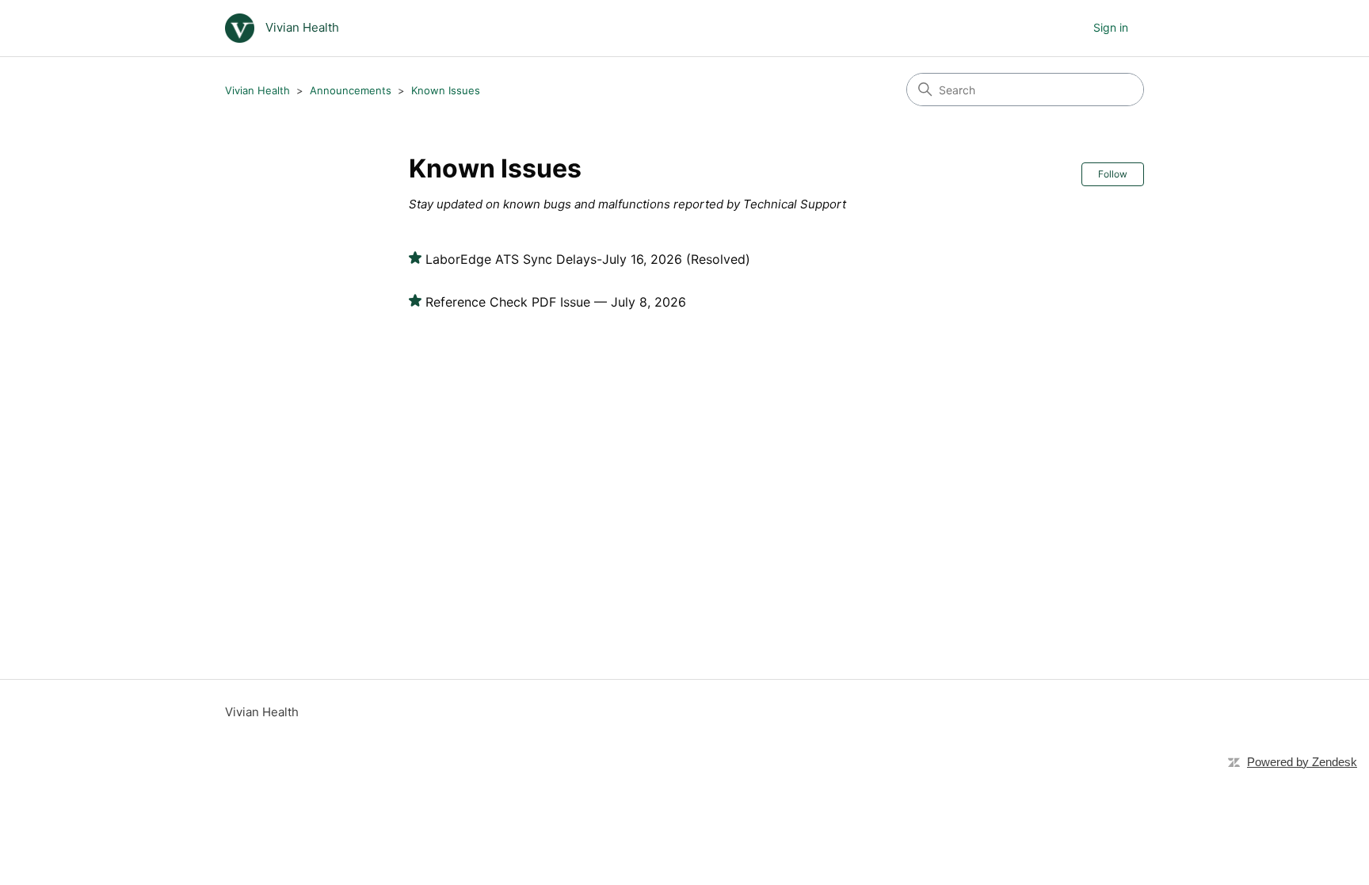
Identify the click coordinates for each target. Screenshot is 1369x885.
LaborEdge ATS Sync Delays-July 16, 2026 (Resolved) (587, 259)
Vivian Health (257, 90)
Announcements (350, 90)
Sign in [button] (1110, 27)
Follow (1112, 174)
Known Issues (445, 90)
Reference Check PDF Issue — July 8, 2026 (555, 302)
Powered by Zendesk (1302, 762)
